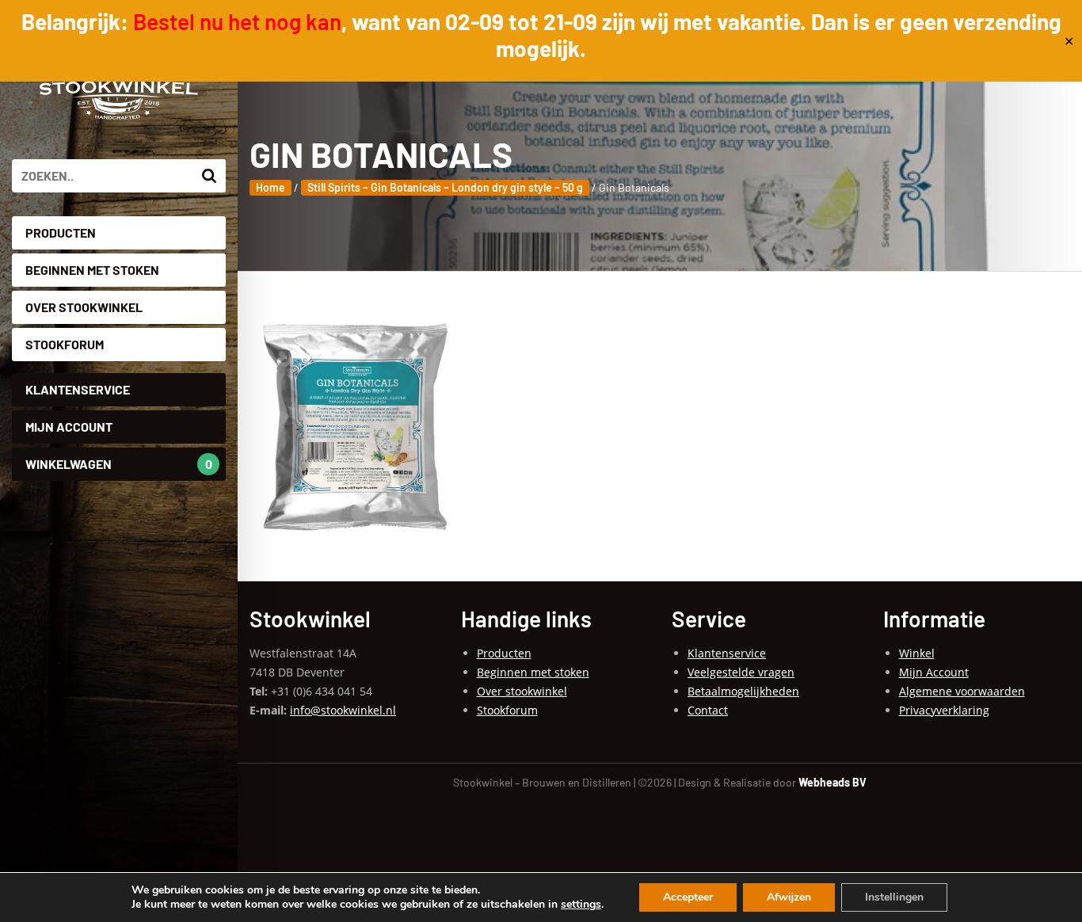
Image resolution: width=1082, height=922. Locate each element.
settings (581, 904)
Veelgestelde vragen (741, 672)
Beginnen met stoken (92, 269)
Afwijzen (789, 897)
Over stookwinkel (84, 306)
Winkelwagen (118, 463)
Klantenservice (77, 389)
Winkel (917, 653)
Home (270, 187)
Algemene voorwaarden (962, 691)
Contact (708, 710)
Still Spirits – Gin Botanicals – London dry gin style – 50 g (445, 187)
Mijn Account (68, 426)
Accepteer (688, 897)
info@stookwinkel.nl (343, 710)
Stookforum (64, 344)
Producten (60, 232)
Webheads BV (832, 782)
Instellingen (894, 897)
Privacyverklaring (944, 710)
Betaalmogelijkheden (743, 691)
